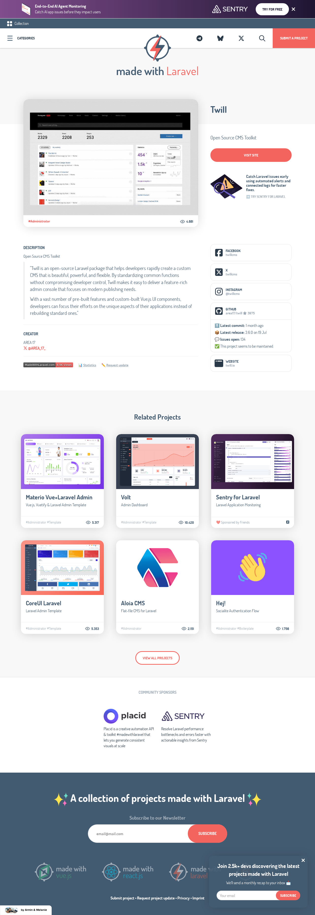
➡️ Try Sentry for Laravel (265, 196)
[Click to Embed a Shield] (48, 364)
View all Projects (157, 658)
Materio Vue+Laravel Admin (59, 497)
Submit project (122, 897)
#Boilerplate (245, 628)
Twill (218, 109)
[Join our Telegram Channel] (199, 38)
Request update (117, 365)
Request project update (156, 897)
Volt (126, 497)
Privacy (183, 897)
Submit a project (294, 38)
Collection (21, 23)
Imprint (198, 897)
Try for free (272, 9)
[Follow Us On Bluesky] (220, 38)
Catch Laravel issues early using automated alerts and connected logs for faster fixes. (268, 183)
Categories (26, 38)
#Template (54, 522)
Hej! (220, 603)
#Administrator (39, 221)
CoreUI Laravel (43, 603)
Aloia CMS (133, 603)
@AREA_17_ (36, 348)
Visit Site (251, 155)
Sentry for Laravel (238, 497)
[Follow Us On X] (241, 38)
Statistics (89, 365)
